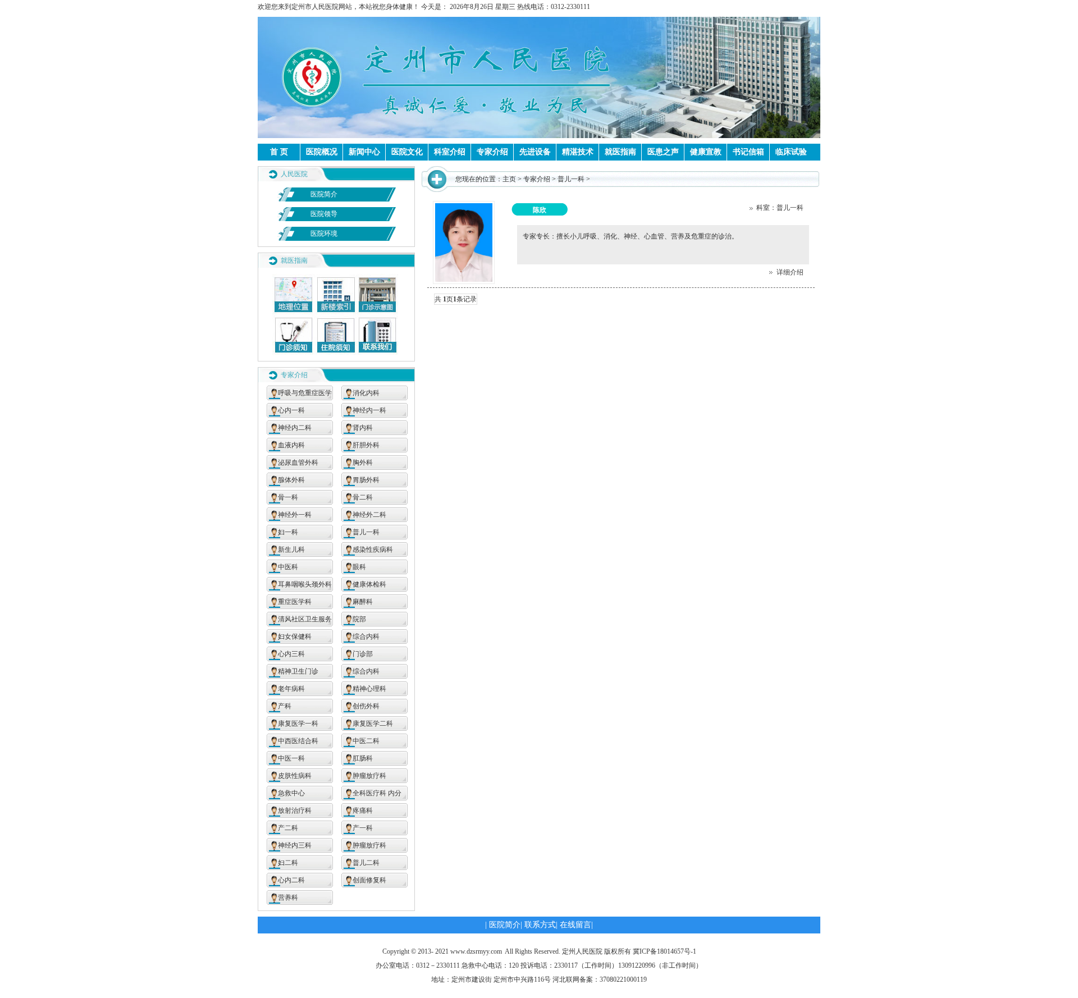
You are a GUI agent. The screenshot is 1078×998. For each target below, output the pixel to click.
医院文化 (407, 152)
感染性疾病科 (373, 549)
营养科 (288, 897)
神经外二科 (369, 515)
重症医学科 (295, 602)
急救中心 (291, 793)
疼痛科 (363, 810)
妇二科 (288, 863)
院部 (359, 619)
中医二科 (366, 741)
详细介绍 (788, 272)
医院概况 (321, 152)
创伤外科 (366, 706)
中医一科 (291, 758)
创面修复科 (369, 880)
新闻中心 (364, 152)
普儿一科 (366, 532)
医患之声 (663, 152)
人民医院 (294, 174)
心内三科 (291, 654)
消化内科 (366, 393)
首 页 (279, 152)
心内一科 (291, 410)
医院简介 (323, 194)
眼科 (359, 567)
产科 (284, 706)
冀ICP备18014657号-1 (664, 951)
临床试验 (791, 152)
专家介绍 (492, 152)
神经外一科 (295, 515)
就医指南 (620, 152)
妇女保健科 (295, 636)
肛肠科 (363, 758)
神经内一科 (369, 410)
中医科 (288, 567)
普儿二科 (366, 863)
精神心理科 (369, 689)
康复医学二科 (373, 723)
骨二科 (363, 497)
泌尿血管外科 (298, 462)
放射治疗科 (295, 810)
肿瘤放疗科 (369, 776)
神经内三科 (295, 845)
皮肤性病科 (295, 776)
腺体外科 (291, 480)
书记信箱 (748, 152)
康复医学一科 (298, 723)
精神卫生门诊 (298, 671)
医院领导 (323, 214)
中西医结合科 (298, 741)
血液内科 (291, 445)
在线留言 (575, 925)
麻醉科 (363, 602)
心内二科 (291, 880)
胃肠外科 (366, 480)
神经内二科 (295, 428)
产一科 (363, 828)
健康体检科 (369, 584)
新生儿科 (291, 549)
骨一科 (288, 497)
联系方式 (540, 925)
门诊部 (363, 654)
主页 (509, 179)
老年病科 (291, 689)
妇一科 (288, 532)
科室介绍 (449, 152)
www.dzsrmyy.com (476, 951)
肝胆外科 (366, 445)
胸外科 (363, 462)
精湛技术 (577, 152)
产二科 (288, 828)
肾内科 (363, 428)
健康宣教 (705, 152)
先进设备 (535, 152)
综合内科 (366, 636)
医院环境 (323, 233)
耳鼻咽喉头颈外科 (305, 584)
